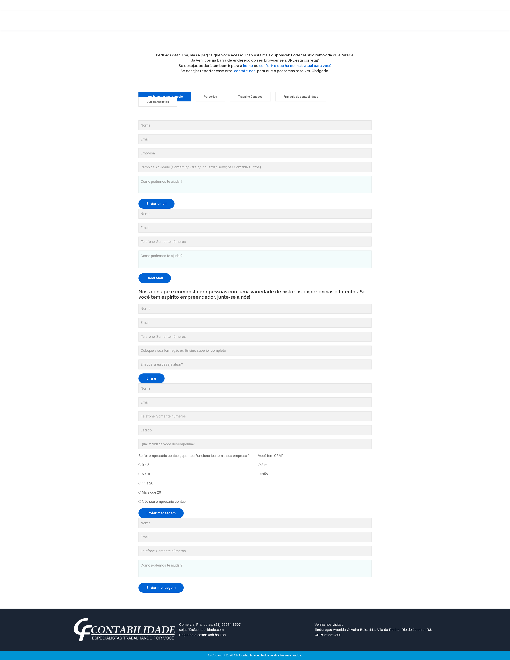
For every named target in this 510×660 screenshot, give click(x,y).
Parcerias (210, 96)
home (248, 66)
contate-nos (244, 71)
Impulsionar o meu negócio (165, 96)
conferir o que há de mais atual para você (295, 66)
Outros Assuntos (158, 101)
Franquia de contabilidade (300, 96)
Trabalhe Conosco (250, 96)
